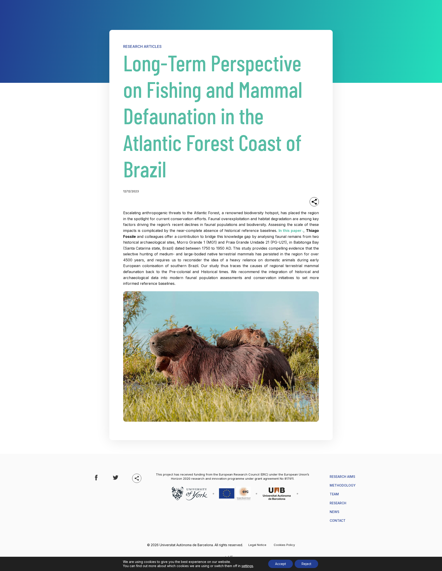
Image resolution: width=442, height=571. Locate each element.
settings (247, 566)
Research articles (142, 46)
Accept (280, 564)
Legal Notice (257, 544)
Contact (338, 520)
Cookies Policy (284, 544)
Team (334, 494)
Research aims (342, 477)
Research (338, 503)
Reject (306, 564)
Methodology (343, 485)
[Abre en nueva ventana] (96, 478)
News (334, 512)
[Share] (314, 201)
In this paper (291, 230)
